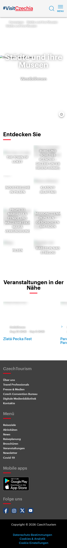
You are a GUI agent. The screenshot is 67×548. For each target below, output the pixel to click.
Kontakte (9, 403)
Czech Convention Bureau (20, 393)
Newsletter (10, 452)
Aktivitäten (10, 429)
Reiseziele (9, 424)
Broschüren (10, 443)
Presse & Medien (14, 389)
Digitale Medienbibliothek (19, 398)
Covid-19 (9, 457)
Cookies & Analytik (32, 538)
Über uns (9, 379)
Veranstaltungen (14, 448)
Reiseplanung (12, 438)
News (6, 434)
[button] (51, 8)
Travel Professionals (16, 384)
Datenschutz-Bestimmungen (32, 534)
